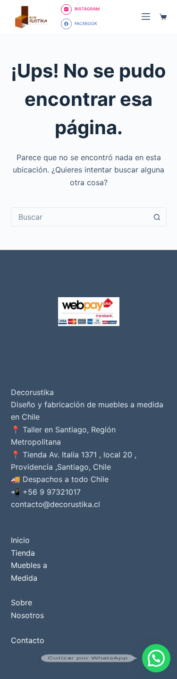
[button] (156, 658)
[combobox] (79, 216)
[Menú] (146, 16)
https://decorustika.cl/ (71, 540)
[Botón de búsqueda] (157, 217)
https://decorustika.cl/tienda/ (87, 553)
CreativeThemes (38, 667)
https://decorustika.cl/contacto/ (101, 640)
